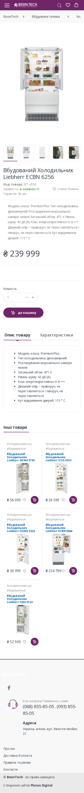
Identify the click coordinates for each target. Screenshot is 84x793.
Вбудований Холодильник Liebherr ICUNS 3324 (21, 528)
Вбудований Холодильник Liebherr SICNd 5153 (20, 457)
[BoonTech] (25, 5)
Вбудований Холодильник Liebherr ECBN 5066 (59, 528)
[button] (59, 5)
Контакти (10, 769)
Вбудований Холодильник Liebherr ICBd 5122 (19, 599)
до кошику (26, 312)
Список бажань (68, 189)
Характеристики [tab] (56, 335)
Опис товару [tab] (17, 335)
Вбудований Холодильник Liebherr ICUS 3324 (58, 457)
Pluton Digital (41, 785)
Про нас (9, 748)
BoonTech (10, 16)
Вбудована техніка (46, 16)
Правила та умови (17, 762)
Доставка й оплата (17, 755)
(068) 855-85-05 (39, 706)
